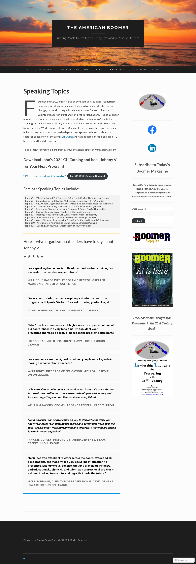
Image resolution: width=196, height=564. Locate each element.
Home (30, 69)
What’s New (45, 69)
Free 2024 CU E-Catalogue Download (87, 176)
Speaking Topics (117, 69)
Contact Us (159, 69)
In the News (139, 69)
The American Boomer (98, 27)
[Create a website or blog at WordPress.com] (24, 559)
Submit (138, 221)
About (98, 69)
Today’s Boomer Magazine (73, 69)
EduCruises (67, 136)
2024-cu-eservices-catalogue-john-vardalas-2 (44, 176)
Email (139, 208)
